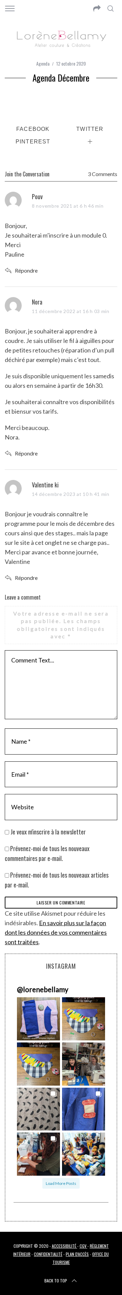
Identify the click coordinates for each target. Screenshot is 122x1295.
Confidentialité (48, 1254)
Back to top (55, 1280)
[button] (38, 1018)
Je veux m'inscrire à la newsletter (47, 831)
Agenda (42, 63)
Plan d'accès (77, 1254)
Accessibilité (64, 1246)
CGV (83, 1246)
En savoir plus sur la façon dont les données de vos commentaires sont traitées (56, 932)
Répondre (26, 270)
